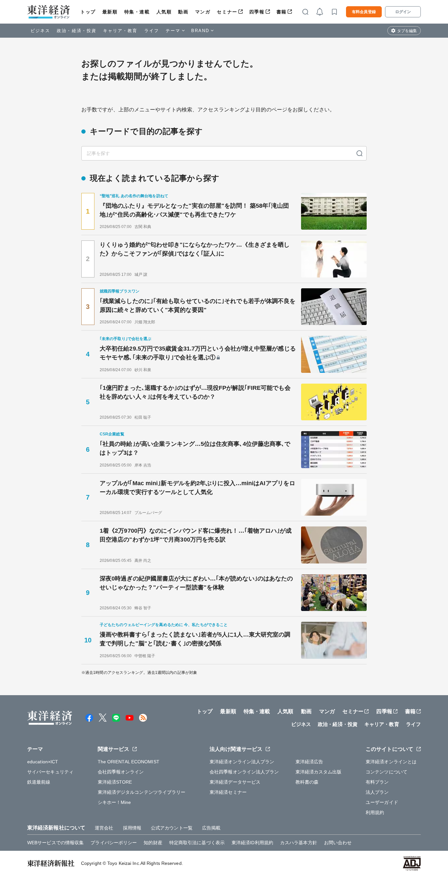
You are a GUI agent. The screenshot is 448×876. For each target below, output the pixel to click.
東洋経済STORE (115, 782)
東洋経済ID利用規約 (252, 842)
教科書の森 (307, 782)
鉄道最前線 (39, 782)
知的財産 (153, 842)
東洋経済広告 (309, 761)
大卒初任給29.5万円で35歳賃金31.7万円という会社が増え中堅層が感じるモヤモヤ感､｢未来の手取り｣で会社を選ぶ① (198, 353)
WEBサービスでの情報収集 (55, 842)
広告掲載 (211, 827)
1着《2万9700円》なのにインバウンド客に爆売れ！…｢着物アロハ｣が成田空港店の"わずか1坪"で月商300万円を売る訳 (196, 535)
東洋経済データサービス (235, 782)
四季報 (257, 11)
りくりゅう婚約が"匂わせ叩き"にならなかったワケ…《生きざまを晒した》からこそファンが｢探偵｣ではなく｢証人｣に (195, 249)
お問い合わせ (338, 842)
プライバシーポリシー (114, 842)
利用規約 (375, 812)
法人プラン (377, 792)
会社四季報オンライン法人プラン (244, 771)
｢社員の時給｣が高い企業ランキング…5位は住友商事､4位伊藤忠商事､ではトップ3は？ (195, 448)
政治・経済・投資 (76, 30)
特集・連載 (137, 11)
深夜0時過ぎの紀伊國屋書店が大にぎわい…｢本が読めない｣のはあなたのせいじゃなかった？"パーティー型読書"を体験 (196, 583)
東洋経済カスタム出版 (318, 771)
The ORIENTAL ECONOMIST (128, 761)
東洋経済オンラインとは (391, 761)
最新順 (110, 11)
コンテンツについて (386, 771)
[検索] (359, 153)
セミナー (227, 11)
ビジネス (40, 30)
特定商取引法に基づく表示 (197, 842)
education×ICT (42, 761)
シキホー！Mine (114, 802)
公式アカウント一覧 (172, 827)
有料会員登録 (364, 12)
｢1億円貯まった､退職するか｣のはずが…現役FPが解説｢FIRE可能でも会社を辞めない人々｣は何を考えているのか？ (195, 392)
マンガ (203, 11)
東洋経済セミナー (228, 792)
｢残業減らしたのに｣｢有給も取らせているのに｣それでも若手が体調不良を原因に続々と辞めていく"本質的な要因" (198, 305)
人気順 (164, 11)
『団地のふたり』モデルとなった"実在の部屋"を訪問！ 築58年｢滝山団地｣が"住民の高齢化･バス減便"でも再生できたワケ (194, 210)
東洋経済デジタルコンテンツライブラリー (142, 792)
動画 (183, 11)
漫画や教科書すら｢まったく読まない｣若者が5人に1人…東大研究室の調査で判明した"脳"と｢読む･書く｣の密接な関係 (195, 639)
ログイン (403, 12)
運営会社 (104, 827)
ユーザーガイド (382, 802)
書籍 (281, 11)
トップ (88, 11)
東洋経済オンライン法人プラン (242, 761)
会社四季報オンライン (121, 771)
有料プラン (377, 782)
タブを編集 (407, 31)
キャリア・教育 (120, 30)
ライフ (151, 30)
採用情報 (132, 827)
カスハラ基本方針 (298, 842)
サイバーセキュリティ (50, 771)
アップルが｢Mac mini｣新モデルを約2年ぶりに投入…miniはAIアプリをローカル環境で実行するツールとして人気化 (197, 487)
